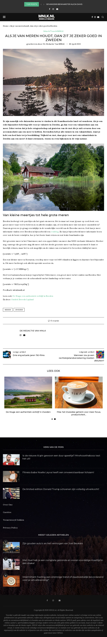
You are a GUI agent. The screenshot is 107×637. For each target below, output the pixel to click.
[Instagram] (53, 9)
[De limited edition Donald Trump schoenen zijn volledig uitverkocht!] (11, 493)
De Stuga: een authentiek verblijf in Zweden (33, 296)
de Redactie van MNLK (54, 44)
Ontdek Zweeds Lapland (22, 299)
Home (5, 26)
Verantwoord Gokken (13, 520)
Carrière (7, 512)
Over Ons (7, 504)
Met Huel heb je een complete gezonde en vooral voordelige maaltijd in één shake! (62, 562)
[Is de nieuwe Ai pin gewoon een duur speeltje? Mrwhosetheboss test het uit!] (11, 459)
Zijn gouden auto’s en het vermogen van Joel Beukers (52, 543)
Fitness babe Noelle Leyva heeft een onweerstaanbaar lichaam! (58, 472)
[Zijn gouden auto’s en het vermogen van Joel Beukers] (11, 547)
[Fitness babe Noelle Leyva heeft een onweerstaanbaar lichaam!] (11, 476)
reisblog (55, 231)
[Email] (57, 9)
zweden (19, 310)
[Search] (102, 17)
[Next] (44, 4)
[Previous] (41, 4)
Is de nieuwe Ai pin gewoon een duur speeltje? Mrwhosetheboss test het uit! (61, 457)
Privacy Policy (10, 527)
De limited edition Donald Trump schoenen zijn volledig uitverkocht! (60, 489)
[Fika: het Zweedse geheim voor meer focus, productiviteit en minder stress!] (79, 392)
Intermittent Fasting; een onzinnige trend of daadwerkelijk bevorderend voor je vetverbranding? (62, 578)
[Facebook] (49, 9)
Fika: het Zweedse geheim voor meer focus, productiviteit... (79, 413)
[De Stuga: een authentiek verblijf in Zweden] (28, 392)
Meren (8, 310)
